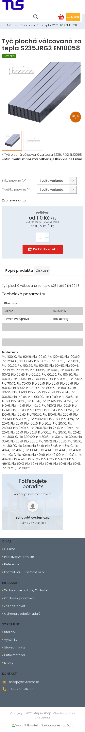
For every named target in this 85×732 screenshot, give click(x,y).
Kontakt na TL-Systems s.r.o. (24, 572)
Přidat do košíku (45, 249)
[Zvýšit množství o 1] (47, 234)
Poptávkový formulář (19, 557)
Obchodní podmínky (19, 598)
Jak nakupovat (14, 606)
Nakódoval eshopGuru (57, 725)
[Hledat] (36, 17)
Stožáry (9, 632)
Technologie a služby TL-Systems (28, 590)
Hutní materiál (14, 655)
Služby (8, 663)
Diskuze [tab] (42, 270)
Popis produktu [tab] (19, 270)
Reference (11, 564)
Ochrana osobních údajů (22, 614)
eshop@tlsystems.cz (33, 517)
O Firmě (9, 549)
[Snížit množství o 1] (47, 239)
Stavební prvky (15, 647)
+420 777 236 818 (33, 523)
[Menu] (73, 17)
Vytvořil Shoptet (26, 725)
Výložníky (10, 640)
